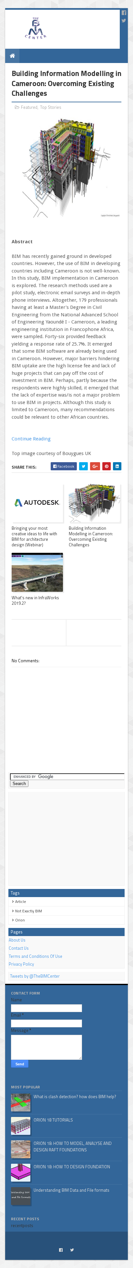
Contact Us (19, 948)
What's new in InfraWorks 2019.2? (35, 600)
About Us (17, 940)
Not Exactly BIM (28, 911)
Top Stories (50, 107)
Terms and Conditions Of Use (35, 956)
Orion (20, 920)
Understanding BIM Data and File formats (71, 1190)
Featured (29, 107)
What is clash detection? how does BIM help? (75, 1096)
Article (20, 901)
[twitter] (123, 20)
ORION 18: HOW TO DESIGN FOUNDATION (72, 1166)
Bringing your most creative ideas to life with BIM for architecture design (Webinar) (34, 536)
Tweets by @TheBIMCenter (35, 976)
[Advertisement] (66, 838)
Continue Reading (31, 439)
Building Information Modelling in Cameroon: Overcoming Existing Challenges (91, 536)
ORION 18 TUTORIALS (53, 1120)
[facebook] (124, 13)
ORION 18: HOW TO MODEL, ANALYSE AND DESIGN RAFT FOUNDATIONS (73, 1146)
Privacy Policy (21, 964)
